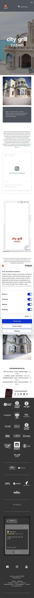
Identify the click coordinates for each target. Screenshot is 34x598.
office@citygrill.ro (17, 578)
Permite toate (17, 321)
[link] (7, 404)
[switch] (29, 299)
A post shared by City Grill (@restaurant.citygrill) (17, 190)
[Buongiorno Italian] (7, 415)
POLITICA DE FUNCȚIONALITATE (21, 585)
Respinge (17, 331)
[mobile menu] (31, 2)
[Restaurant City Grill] (5, 7)
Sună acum (24, 7)
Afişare (27, 316)
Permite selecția (17, 326)
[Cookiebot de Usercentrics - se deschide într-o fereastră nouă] (25, 266)
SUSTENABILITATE (19, 584)
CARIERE (13, 581)
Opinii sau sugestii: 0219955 (17, 576)
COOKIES (16, 583)
